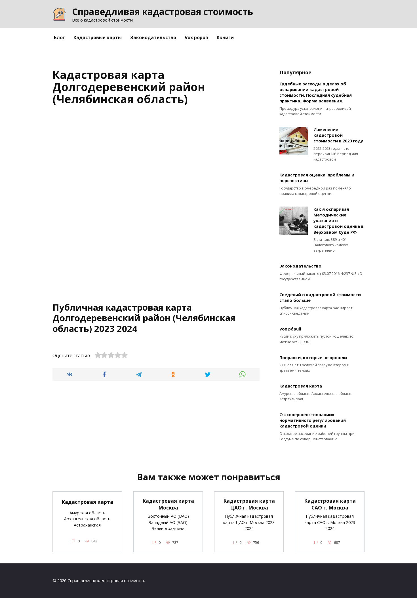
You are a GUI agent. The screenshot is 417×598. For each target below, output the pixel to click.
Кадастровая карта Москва (168, 504)
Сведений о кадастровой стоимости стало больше (320, 297)
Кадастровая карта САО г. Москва (330, 504)
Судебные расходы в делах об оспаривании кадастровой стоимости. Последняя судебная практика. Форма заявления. (315, 92)
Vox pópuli (196, 37)
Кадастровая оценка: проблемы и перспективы (316, 178)
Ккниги (225, 37)
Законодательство (153, 37)
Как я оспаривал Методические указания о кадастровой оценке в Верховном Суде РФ (338, 221)
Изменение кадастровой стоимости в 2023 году (338, 135)
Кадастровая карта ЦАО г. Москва (249, 504)
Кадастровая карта (300, 386)
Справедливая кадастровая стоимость (162, 11)
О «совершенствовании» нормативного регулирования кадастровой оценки (312, 420)
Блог (59, 37)
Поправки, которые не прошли (313, 357)
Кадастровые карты (97, 37)
